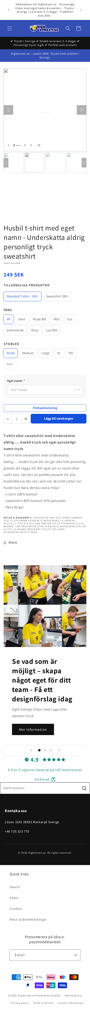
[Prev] (6, 162)
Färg (8, 310)
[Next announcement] (81, 10)
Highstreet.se (26, 995)
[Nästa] (81, 110)
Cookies (16, 908)
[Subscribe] (75, 955)
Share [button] (12, 542)
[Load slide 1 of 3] (39, 750)
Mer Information (33, 729)
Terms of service (43, 1003)
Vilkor (14, 898)
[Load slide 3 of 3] (51, 750)
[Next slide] (59, 750)
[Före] (8, 110)
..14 (38, 145)
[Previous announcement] (9, 10)
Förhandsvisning (45, 408)
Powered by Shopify (48, 995)
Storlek (11, 344)
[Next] (84, 162)
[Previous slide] (31, 750)
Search (15, 887)
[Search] (84, 788)
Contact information (71, 1003)
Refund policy (73, 995)
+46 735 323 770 (17, 831)
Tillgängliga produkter (26, 285)
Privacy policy (20, 1003)
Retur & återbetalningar (28, 919)
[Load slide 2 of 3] (45, 750)
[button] (9, 28)
